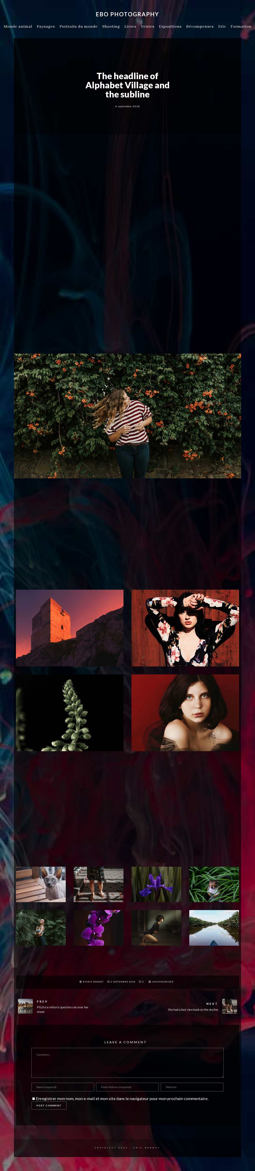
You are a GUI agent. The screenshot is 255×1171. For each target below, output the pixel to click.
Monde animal (18, 26)
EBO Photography (127, 14)
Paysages (46, 26)
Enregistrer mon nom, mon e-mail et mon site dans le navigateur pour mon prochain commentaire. (122, 1098)
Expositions (170, 26)
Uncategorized (163, 981)
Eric (222, 26)
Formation (240, 26)
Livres (130, 26)
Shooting (111, 26)
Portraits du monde (78, 26)
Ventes (147, 26)
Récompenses (200, 26)
